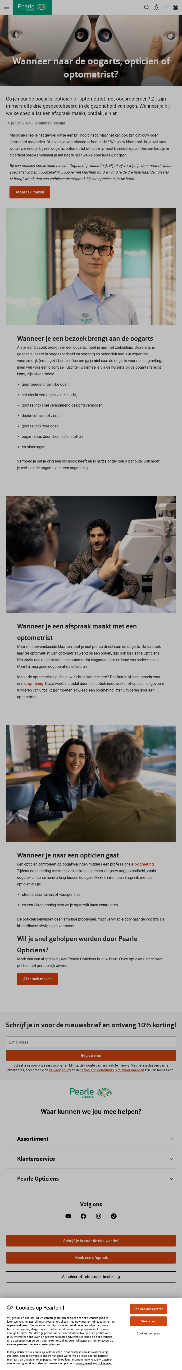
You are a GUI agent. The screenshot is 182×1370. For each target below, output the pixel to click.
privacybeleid (83, 1363)
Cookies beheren (148, 1333)
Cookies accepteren (148, 1309)
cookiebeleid (104, 1363)
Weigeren (148, 1321)
